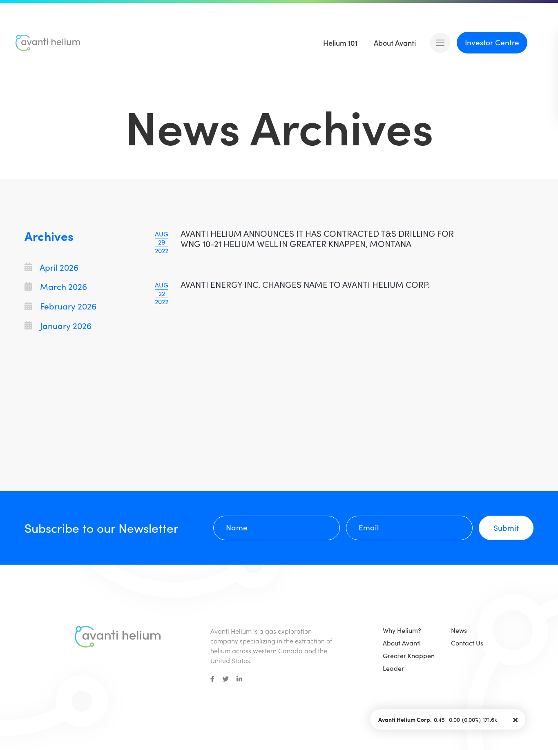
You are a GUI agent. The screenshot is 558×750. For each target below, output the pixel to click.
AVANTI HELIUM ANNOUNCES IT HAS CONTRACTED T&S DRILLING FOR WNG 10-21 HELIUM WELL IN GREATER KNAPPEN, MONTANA (317, 238)
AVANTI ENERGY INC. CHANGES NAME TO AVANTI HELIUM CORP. (305, 284)
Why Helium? (402, 630)
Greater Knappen (409, 655)
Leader (393, 668)
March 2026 (62, 286)
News (459, 630)
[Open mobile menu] (440, 43)
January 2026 (65, 326)
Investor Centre (492, 42)
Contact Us (467, 643)
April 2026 (58, 267)
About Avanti (402, 643)
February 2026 (67, 306)
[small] (212, 679)
